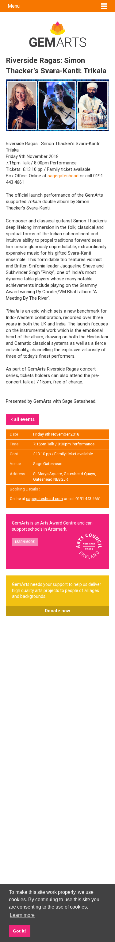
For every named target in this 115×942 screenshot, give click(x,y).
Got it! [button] (19, 931)
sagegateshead (63, 176)
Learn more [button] (22, 915)
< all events (22, 419)
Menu (14, 6)
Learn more (25, 542)
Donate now (57, 610)
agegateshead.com (45, 498)
